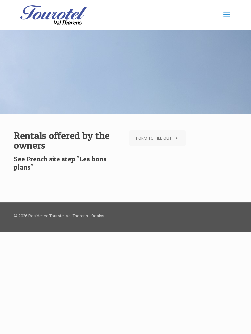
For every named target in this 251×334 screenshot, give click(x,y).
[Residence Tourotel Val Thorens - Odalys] (53, 14)
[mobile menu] (226, 14)
